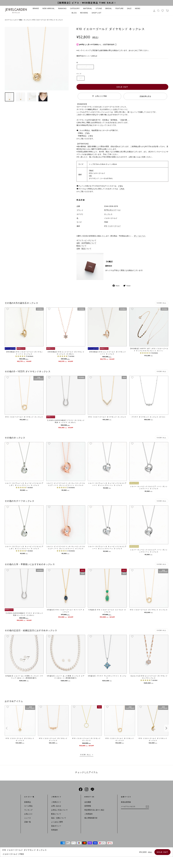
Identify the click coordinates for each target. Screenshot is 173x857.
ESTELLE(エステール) (112, 210)
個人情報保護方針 (91, 818)
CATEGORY (75, 8)
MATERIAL (87, 8)
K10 (105, 226)
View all (162, 303)
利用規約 (54, 830)
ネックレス (27, 20)
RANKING (62, 8)
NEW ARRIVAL (48, 8)
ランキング (28, 810)
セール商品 (28, 806)
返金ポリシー (56, 826)
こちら (87, 133)
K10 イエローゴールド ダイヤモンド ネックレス (20, 739)
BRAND (36, 8)
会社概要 (87, 802)
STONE (99, 8)
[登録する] (147, 806)
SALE (129, 8)
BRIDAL (108, 8)
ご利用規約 (88, 814)
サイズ (79, 73)
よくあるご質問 (57, 822)
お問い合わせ (56, 806)
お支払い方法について (59, 810)
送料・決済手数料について (86, 243)
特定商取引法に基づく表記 (94, 810)
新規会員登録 (126, 802)
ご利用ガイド (56, 802)
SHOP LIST (96, 13)
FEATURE (119, 8)
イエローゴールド (85, 67)
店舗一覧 (27, 822)
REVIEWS (84, 13)
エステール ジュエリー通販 (13, 20)
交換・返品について (83, 249)
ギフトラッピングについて (86, 240)
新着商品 (27, 802)
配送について (81, 246)
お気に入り (28, 814)
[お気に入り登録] (7, 309)
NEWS (137, 8)
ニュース (27, 818)
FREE (81, 78)
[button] (20, 356)
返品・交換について (58, 818)
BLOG (74, 13)
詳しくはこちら (140, 236)
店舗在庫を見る (145, 96)
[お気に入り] (162, 10)
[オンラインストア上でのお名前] (80, 789)
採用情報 (87, 806)
